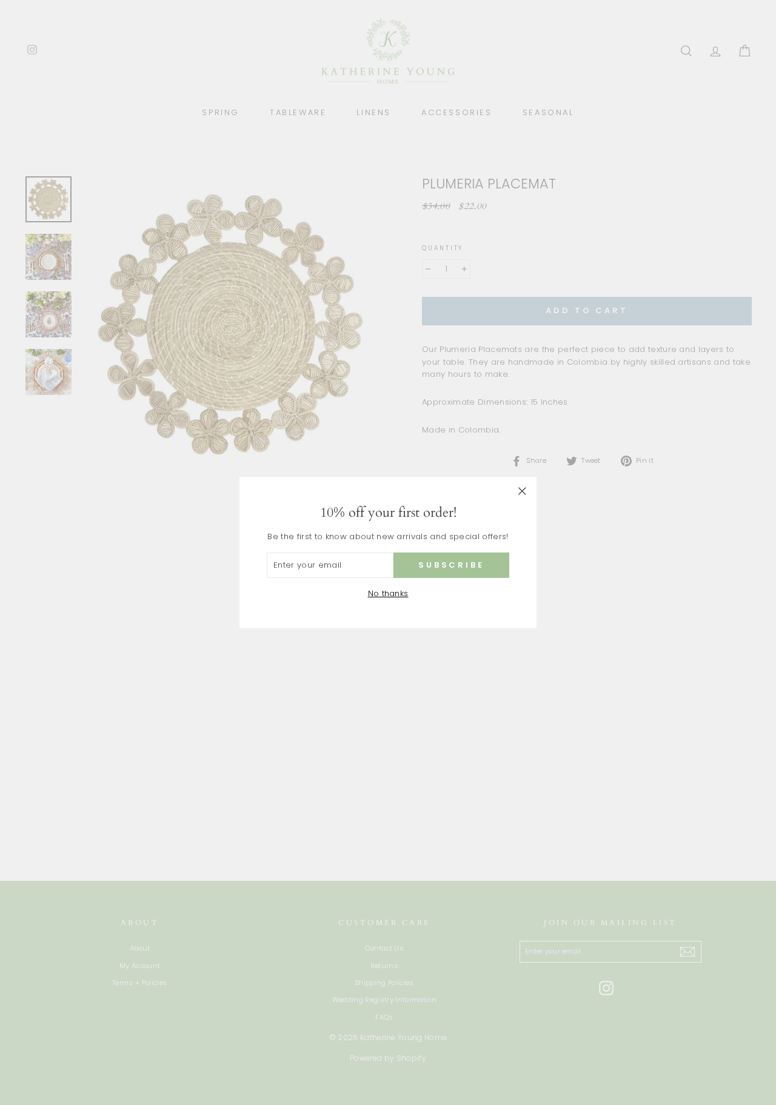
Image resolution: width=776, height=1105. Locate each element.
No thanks (388, 593)
